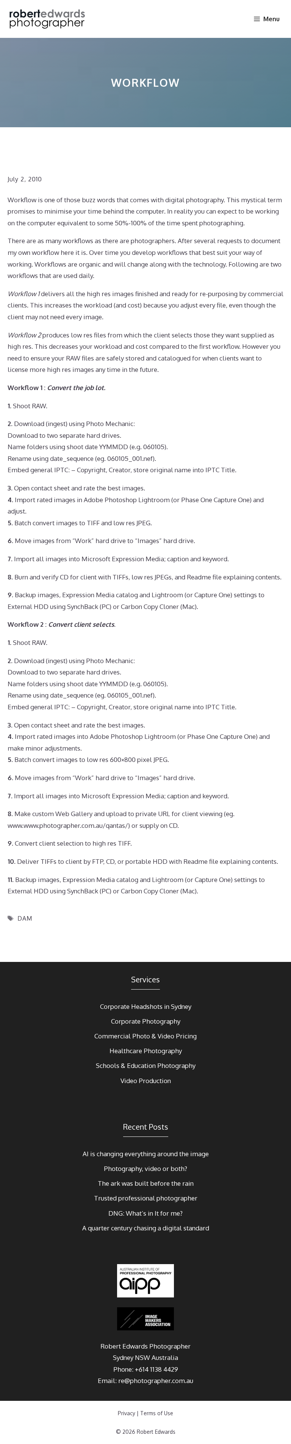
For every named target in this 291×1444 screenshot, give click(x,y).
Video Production (145, 1081)
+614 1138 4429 (156, 1369)
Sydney (123, 1357)
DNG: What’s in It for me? (145, 1213)
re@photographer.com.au (155, 1381)
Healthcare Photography (146, 1051)
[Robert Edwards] (48, 19)
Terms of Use (156, 1413)
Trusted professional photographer (145, 1198)
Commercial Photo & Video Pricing (145, 1036)
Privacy (126, 1413)
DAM (24, 918)
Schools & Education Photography (146, 1065)
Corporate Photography (145, 1021)
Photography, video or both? (145, 1168)
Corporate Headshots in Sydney (145, 1006)
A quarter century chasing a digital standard (145, 1228)
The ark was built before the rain (146, 1183)
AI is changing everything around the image (146, 1154)
